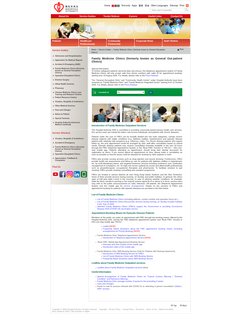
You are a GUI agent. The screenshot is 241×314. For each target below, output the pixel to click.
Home (107, 5)
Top (174, 306)
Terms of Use (151, 309)
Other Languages (159, 5)
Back (185, 306)
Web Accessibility (166, 309)
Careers (133, 16)
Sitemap (174, 5)
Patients (56, 41)
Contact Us (177, 16)
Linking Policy (128, 309)
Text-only (125, 5)
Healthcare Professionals (87, 42)
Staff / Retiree (171, 41)
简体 (147, 5)
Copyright (103, 309)
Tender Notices (111, 16)
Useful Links (155, 16)
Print (182, 5)
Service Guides (87, 16)
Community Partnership (114, 42)
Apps (134, 5)
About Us (64, 16)
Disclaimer (140, 309)
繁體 (141, 5)
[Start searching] (187, 10)
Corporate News (144, 41)
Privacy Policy (114, 309)
